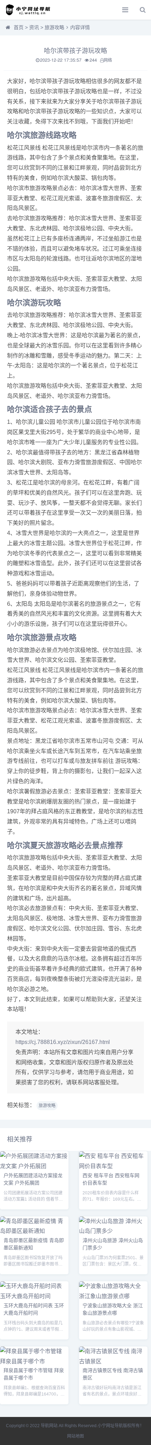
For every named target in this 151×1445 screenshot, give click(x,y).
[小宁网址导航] (29, 10)
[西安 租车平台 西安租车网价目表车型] (113, 1166)
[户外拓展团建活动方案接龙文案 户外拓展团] (34, 1166)
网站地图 (75, 1436)
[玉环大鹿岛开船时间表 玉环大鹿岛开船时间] (34, 1296)
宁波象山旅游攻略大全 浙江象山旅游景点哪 (113, 1309)
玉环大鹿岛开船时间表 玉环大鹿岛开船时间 (34, 1309)
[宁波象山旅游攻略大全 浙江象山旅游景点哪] (113, 1296)
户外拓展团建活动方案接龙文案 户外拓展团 (33, 1179)
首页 (19, 27)
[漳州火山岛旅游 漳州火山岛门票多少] (113, 1231)
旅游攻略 (54, 27)
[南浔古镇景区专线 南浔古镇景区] (113, 1361)
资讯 (34, 27)
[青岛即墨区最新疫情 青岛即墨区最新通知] (34, 1231)
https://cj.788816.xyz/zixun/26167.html (62, 1042)
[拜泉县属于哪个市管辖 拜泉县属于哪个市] (34, 1361)
